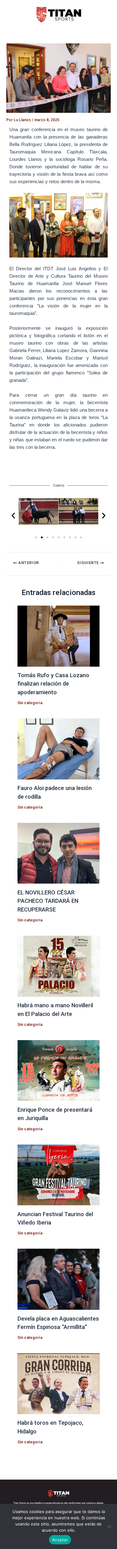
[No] (109, 1526)
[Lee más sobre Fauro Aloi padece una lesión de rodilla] (58, 748)
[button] (13, 515)
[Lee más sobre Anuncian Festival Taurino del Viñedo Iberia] (58, 1174)
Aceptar (60, 1539)
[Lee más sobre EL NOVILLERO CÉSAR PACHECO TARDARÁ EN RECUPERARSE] (58, 853)
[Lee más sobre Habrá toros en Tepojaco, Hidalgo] (58, 1383)
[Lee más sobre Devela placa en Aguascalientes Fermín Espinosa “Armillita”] (58, 1279)
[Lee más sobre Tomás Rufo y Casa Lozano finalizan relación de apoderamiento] (58, 635)
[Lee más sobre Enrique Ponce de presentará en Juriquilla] (58, 1070)
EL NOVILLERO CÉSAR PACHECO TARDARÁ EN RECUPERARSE (47, 901)
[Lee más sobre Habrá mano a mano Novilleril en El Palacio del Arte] (58, 966)
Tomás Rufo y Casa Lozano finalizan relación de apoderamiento (53, 683)
